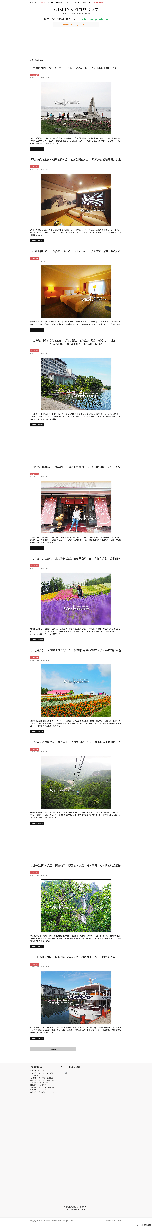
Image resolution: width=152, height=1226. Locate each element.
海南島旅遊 (41, 1075)
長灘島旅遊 (34, 1083)
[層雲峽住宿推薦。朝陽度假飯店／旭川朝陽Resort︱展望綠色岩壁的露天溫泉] (76, 199)
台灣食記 (77, 2)
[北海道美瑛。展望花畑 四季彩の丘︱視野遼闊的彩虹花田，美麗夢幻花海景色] (76, 690)
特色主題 (33, 2)
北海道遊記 (35, 75)
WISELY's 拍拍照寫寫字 (76, 9)
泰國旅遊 (34, 1080)
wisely (32, 77)
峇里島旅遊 (44, 1083)
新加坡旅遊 (50, 1080)
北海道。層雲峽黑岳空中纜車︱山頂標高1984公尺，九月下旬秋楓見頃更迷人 (76, 742)
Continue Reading (37, 149)
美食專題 (59, 2)
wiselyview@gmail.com (76, 1209)
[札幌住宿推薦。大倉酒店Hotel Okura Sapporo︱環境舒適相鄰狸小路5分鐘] (76, 291)
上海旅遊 (33, 1075)
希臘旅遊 (34, 1090)
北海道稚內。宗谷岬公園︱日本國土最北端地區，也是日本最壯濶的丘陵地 (76, 68)
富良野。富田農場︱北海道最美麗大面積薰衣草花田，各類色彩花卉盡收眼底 (76, 558)
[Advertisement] (76, 43)
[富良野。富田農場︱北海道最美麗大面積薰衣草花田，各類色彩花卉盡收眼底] (76, 599)
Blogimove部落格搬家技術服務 (143, 1225)
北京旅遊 (50, 1073)
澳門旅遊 (42, 1073)
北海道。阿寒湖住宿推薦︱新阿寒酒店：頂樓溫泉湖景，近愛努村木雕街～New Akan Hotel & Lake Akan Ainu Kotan (76, 341)
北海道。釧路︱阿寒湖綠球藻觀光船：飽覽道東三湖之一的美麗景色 (76, 957)
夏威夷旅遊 (42, 1085)
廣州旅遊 (42, 1078)
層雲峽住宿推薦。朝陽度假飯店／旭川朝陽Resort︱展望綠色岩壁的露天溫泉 (76, 159)
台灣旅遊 (68, 2)
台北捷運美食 (86, 2)
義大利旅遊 (42, 1087)
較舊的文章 (53, 1049)
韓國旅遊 (41, 1071)
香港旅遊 (33, 1073)
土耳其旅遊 (43, 1090)
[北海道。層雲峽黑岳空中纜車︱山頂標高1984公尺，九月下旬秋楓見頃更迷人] (76, 782)
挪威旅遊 (51, 1087)
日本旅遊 (42, 2)
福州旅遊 (34, 1078)
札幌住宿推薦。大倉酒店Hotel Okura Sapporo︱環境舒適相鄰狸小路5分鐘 (76, 251)
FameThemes (118, 1220)
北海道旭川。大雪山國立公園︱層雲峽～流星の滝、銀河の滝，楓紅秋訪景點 (76, 865)
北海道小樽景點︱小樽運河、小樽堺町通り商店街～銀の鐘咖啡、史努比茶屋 (76, 467)
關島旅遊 (34, 1085)
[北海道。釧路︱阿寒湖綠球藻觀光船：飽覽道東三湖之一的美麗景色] (76, 997)
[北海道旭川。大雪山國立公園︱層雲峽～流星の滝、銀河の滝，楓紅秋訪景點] (76, 905)
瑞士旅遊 (34, 1087)
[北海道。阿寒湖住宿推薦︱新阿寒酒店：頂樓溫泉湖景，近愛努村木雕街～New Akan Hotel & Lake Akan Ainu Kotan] (76, 384)
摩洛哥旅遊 (51, 1092)
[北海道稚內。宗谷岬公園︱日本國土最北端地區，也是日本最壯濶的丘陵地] (76, 108)
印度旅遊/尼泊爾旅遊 (38, 1092)
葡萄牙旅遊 (52, 1090)
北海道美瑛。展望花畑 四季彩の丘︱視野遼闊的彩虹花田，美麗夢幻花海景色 (76, 650)
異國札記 (51, 2)
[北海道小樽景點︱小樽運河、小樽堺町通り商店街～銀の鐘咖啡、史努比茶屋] (76, 507)
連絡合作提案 (98, 2)
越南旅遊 (42, 1080)
